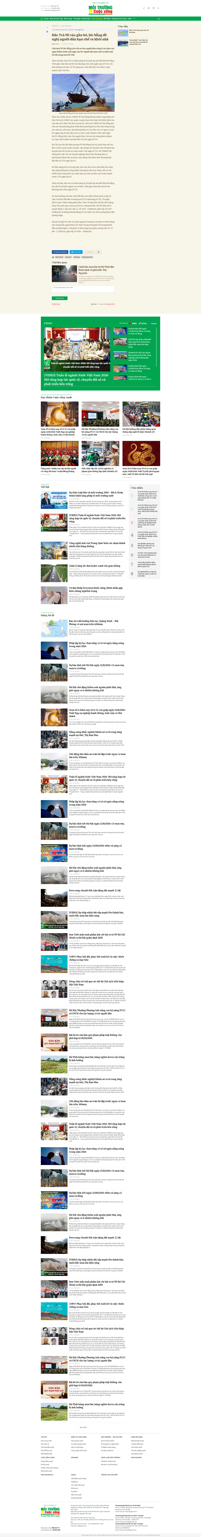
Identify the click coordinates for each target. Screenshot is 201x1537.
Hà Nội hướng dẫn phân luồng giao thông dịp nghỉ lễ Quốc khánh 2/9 (139, 430)
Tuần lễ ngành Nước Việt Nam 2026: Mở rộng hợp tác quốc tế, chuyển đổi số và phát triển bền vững (97, 778)
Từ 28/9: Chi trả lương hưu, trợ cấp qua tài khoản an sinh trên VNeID (147, 555)
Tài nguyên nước (77, 1441)
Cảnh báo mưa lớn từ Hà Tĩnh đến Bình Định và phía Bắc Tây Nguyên (96, 270)
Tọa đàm (74, 1491)
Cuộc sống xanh (96, 18)
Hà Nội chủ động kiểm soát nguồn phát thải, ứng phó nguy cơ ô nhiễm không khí (95, 689)
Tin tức (46, 18)
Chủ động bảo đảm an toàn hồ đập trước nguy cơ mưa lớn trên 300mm (97, 756)
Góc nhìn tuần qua (77, 1485)
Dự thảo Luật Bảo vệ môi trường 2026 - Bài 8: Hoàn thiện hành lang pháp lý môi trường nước (96, 494)
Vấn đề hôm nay (46, 1450)
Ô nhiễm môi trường (108, 1447)
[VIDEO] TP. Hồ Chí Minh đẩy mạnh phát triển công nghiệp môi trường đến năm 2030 (139, 356)
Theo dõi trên (123, 323)
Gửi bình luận (59, 298)
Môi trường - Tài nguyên (72, 18)
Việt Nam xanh (76, 1495)
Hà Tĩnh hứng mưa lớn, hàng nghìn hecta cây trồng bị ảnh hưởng (97, 1059)
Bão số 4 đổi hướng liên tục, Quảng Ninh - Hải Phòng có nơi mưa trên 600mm (93, 623)
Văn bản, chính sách (108, 1461)
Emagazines (136, 1457)
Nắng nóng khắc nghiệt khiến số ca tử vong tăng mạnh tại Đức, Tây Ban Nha (95, 733)
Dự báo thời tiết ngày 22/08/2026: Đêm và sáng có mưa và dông (139, 331)
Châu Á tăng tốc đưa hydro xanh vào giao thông (94, 566)
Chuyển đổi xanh (137, 1444)
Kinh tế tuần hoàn (137, 1441)
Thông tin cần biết (109, 1475)
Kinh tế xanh (86, 18)
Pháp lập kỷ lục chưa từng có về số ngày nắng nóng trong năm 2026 (96, 645)
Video (130, 18)
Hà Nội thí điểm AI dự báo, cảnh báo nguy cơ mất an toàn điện (147, 574)
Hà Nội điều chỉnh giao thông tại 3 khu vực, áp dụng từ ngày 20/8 (146, 546)
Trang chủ (55, 26)
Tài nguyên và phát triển (110, 1444)
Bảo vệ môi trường (107, 1441)
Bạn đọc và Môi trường (109, 1464)
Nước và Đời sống (77, 1447)
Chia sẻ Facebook (61, 252)
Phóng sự (74, 1488)
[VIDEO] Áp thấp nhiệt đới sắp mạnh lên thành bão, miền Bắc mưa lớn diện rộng (139, 343)
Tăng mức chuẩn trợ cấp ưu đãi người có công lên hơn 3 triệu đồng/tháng (58, 470)
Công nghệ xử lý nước (79, 1450)
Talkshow (74, 1482)
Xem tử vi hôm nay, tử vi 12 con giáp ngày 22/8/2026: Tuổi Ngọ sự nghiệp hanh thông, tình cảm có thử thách (58, 432)
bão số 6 (68, 257)
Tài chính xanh (136, 1447)
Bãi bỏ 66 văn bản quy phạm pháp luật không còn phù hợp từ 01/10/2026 (95, 1036)
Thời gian (101, 304)
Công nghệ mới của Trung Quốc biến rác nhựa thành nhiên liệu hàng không (97, 545)
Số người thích (110, 304)
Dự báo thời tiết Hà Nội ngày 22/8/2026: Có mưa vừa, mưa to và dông (96, 667)
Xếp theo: (94, 304)
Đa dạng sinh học (107, 1450)
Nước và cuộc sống (56, 18)
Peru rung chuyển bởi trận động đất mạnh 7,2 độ (95, 890)
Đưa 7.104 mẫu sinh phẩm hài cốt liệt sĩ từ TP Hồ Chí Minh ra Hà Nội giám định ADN (97, 936)
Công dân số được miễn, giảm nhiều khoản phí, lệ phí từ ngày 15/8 (147, 564)
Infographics (47, 1475)
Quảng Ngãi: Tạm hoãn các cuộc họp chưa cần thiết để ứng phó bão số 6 (138, 42)
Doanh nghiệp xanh (138, 1450)
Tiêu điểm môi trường (79, 1478)
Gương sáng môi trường (49, 1468)
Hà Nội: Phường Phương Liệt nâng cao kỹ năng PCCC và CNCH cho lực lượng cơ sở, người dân (100, 432)
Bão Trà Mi (59, 257)
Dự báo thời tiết (76, 1498)
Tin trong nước (46, 1441)
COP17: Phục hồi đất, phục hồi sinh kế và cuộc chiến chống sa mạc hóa (96, 958)
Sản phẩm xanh (136, 1454)
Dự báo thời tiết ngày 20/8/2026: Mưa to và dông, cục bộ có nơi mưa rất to (140, 379)
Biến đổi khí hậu (46, 1454)
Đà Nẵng (76, 257)
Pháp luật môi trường (119, 18)
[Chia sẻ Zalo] (47, 31)
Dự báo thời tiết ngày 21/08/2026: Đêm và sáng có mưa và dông (139, 368)
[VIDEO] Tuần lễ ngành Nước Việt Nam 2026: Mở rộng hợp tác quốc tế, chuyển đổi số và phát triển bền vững (76, 379)
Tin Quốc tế (45, 1444)
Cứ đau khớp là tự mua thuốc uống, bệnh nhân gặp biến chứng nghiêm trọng (96, 589)
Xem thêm (83, 1427)
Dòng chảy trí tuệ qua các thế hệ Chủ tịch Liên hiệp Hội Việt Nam (96, 983)
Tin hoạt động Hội (47, 1447)
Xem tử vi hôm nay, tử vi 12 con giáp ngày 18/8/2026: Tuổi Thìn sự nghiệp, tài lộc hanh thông (148, 535)
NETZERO (107, 18)
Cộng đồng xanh (47, 1461)
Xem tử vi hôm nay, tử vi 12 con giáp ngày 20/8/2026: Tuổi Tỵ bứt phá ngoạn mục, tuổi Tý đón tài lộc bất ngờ (140, 471)
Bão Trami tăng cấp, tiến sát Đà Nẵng (139, 31)
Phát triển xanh (46, 1471)
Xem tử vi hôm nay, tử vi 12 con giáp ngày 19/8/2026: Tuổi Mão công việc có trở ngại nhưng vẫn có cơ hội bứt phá (147, 496)
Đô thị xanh (45, 1464)
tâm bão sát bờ (87, 257)
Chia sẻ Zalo (77, 252)
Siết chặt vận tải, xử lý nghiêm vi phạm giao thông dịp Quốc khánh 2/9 (99, 470)
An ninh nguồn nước (78, 1444)
